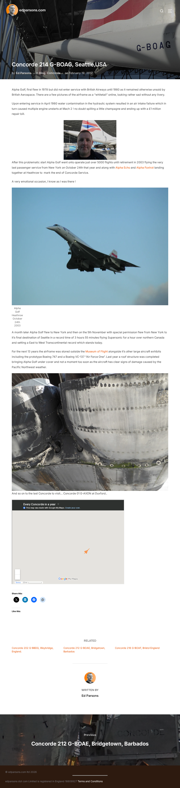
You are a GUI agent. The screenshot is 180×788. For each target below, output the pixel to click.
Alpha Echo (122, 167)
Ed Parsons (23, 73)
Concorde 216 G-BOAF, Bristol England (137, 647)
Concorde (53, 73)
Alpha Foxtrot (145, 167)
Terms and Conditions (90, 781)
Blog (42, 73)
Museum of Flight (96, 351)
